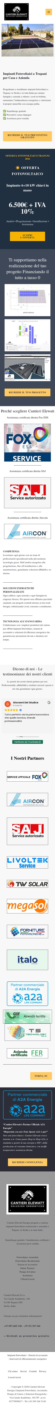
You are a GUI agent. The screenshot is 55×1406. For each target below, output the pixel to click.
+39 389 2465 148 (13, 1326)
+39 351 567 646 (32, 1326)
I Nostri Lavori (28, 1278)
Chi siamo (13, 1371)
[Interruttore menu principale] (49, 12)
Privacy (42, 1371)
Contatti (33, 1371)
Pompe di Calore (27, 1271)
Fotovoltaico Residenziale (27, 1260)
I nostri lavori (14, 1377)
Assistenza (27, 1275)
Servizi (23, 1371)
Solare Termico (27, 1268)
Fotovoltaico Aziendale (27, 1257)
